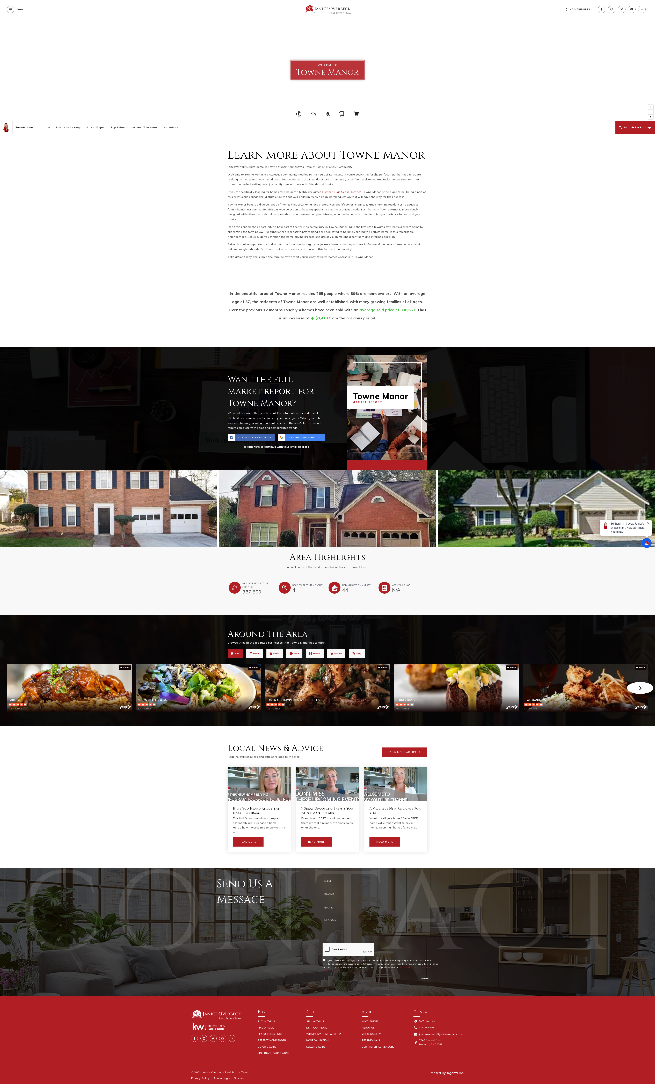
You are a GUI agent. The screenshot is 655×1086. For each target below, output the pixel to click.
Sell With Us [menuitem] (315, 1021)
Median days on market (356, 585)
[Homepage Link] (327, 9)
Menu (20, 9)
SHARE (126, 667)
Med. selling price (255, 585)
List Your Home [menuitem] (316, 1027)
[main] (327, 443)
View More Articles (404, 752)
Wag (358, 653)
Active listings (401, 585)
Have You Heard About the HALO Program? (256, 810)
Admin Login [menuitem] (222, 1078)
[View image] (327, 508)
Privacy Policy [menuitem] (200, 1078)
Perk (296, 653)
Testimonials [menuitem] (371, 1040)
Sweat (316, 653)
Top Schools (119, 127)
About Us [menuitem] (368, 1027)
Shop (276, 653)
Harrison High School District (341, 192)
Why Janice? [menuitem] (370, 1021)
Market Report (96, 127)
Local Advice (170, 127)
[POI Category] (299, 114)
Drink (256, 653)
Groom (338, 653)
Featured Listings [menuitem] (270, 1034)
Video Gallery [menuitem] (371, 1034)
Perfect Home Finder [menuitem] (272, 1040)
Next (640, 688)
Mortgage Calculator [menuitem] (273, 1053)
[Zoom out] (650, 111)
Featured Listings (68, 127)
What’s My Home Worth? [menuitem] (323, 1034)
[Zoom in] (650, 107)
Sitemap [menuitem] (239, 1078)
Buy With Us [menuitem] (266, 1021)
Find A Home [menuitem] (266, 1027)
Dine (236, 653)
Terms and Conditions (410, 967)
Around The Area (144, 127)
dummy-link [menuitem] (314, 1053)
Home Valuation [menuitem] (317, 1040)
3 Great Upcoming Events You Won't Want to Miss (327, 810)
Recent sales (307, 585)
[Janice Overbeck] (6, 127)
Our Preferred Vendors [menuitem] (378, 1046)
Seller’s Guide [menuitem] (315, 1046)
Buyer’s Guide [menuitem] (267, 1046)
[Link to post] (259, 784)
